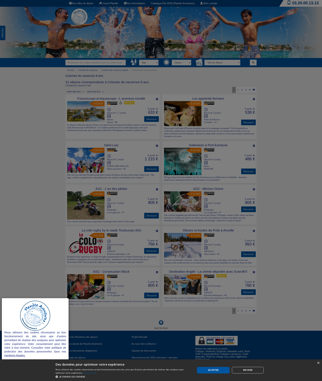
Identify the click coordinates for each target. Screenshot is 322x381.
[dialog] (161, 370)
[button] (124, 376)
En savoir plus (90, 372)
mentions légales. (14, 355)
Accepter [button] (213, 370)
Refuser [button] (248, 370)
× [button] (318, 363)
